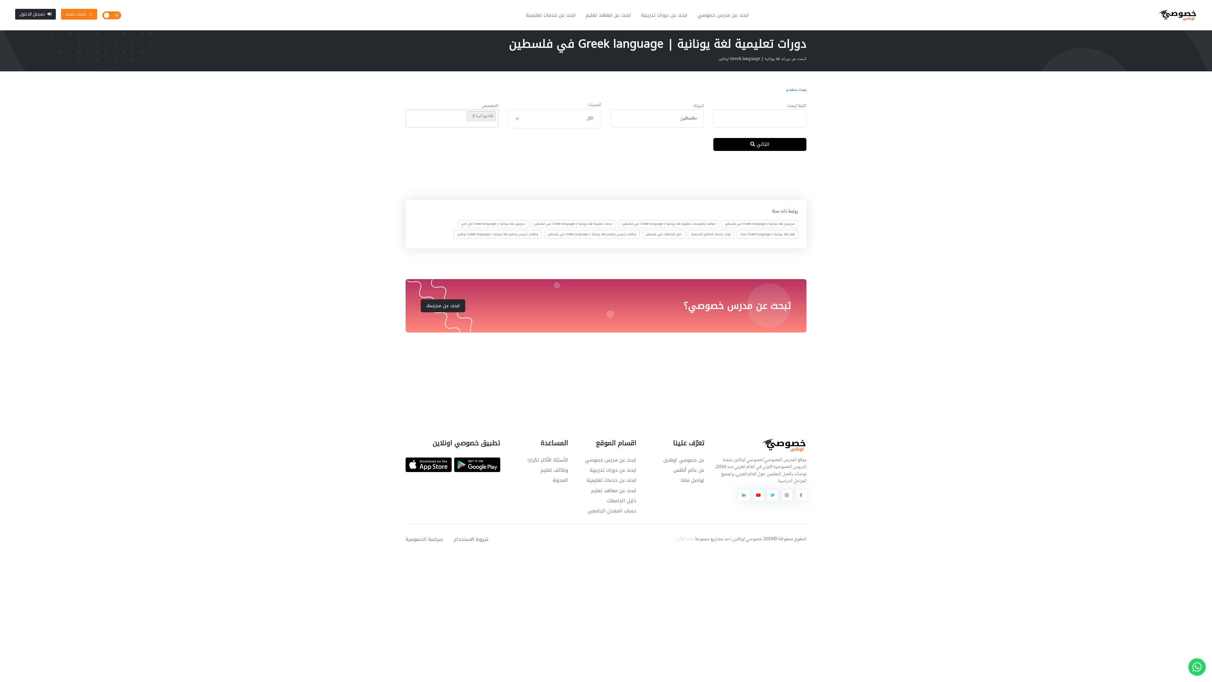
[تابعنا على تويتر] (772, 495)
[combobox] (657, 118)
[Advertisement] (601, 176)
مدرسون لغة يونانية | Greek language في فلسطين (760, 224)
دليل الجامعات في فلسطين (663, 234)
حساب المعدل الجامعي (612, 510)
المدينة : (594, 105)
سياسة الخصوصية (424, 539)
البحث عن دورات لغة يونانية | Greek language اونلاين (762, 59)
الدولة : (698, 106)
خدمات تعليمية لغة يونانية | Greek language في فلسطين (573, 224)
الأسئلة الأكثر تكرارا (547, 460)
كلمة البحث (796, 106)
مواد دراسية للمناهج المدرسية (711, 234)
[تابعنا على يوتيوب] (758, 495)
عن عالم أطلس (689, 470)
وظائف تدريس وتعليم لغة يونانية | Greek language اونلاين (497, 234)
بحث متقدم (796, 90)
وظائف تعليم (554, 470)
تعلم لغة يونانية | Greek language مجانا (767, 234)
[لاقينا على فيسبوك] (801, 495)
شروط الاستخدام (471, 539)
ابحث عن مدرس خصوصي (723, 15)
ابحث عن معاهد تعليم (608, 15)
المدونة (560, 480)
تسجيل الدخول (32, 14)
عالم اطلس (684, 539)
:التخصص (490, 106)
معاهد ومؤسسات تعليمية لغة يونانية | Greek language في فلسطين (669, 224)
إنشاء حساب (75, 14)
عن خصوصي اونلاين (683, 460)
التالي (762, 144)
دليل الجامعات (621, 500)
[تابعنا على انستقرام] (786, 495)
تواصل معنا (692, 480)
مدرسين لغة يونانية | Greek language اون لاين (493, 224)
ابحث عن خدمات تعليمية (551, 15)
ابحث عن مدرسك (443, 305)
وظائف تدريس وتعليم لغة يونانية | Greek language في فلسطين (591, 234)
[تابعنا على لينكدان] (744, 495)
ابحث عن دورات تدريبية (664, 15)
